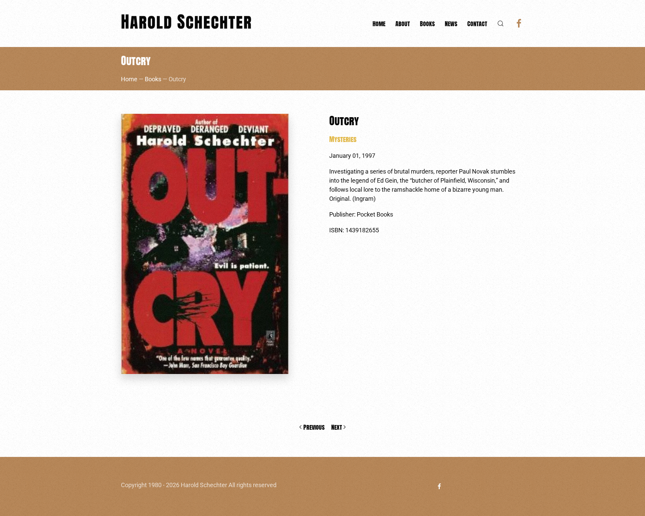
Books (153, 79)
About (402, 23)
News (451, 23)
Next (336, 427)
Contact (477, 23)
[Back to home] (188, 23)
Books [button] (427, 23)
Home (379, 23)
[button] (500, 23)
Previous (314, 427)
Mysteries (342, 139)
